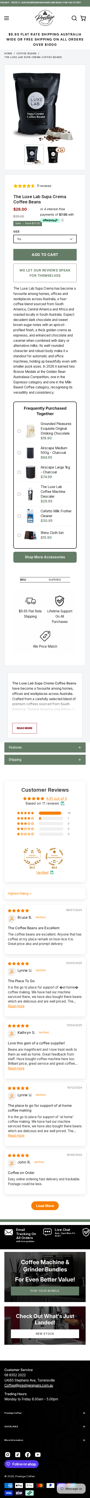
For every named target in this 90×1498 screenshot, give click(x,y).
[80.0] (32, 856)
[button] (74, 18)
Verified (42, 872)
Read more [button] (16, 1006)
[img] (18, 910)
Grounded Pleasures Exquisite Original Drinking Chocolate (56, 428)
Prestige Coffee (12, 1413)
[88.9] (54, 856)
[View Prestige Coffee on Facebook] (27, 1454)
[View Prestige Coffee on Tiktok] (17, 1454)
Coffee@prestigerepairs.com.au (28, 1385)
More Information (13, 1440)
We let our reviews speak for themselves (45, 273)
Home (8, 53)
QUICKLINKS (11, 1426)
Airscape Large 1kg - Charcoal (55, 469)
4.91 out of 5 (56, 798)
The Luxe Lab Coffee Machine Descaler (53, 492)
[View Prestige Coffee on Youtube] (38, 1454)
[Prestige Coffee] (45, 18)
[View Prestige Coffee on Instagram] (7, 1454)
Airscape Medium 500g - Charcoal (54, 450)
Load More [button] (45, 1206)
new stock (45, 1333)
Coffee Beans (26, 53)
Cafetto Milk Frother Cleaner (56, 513)
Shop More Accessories (45, 557)
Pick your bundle (45, 1290)
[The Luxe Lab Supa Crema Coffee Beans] (34, 154)
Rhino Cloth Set (52, 533)
